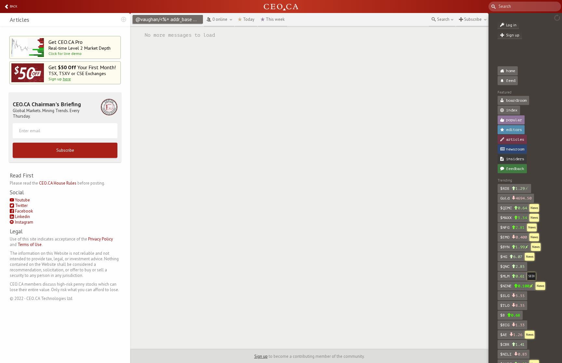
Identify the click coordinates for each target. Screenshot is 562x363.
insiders (515, 159)
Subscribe (65, 150)
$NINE (514, 286)
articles (515, 139)
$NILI (513, 354)
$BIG (512, 325)
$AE (511, 334)
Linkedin (22, 216)
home (510, 71)
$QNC (512, 266)
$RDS (512, 188)
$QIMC (513, 208)
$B (510, 315)
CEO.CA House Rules (57, 183)
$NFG (512, 227)
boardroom (516, 100)
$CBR (512, 344)
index (511, 110)
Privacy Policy (100, 239)
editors (514, 129)
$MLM (512, 276)
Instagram (23, 222)
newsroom (515, 149)
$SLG (512, 295)
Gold (515, 198)
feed (510, 80)
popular (514, 120)
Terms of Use (30, 244)
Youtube (22, 200)
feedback (515, 168)
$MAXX (513, 217)
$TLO (512, 305)
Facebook (23, 211)
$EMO (513, 237)
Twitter (21, 205)
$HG (511, 256)
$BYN (512, 247)
